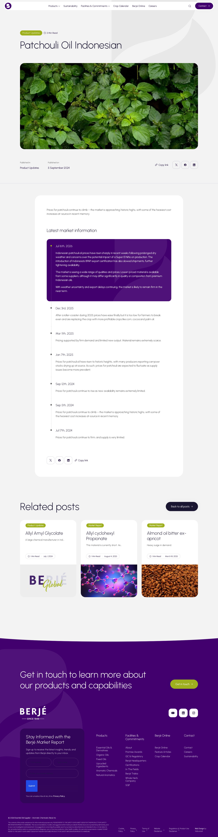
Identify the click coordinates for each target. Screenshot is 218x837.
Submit (31, 786)
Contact (202, 6)
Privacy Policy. (59, 796)
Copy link (163, 164)
